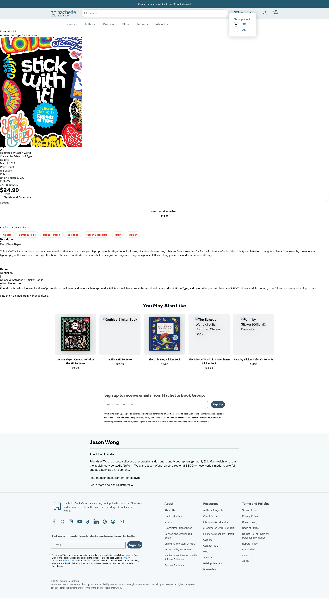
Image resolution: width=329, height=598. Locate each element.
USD (243, 24)
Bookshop (73, 234)
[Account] (265, 13)
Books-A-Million (51, 234)
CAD (243, 30)
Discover (108, 24)
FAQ (205, 551)
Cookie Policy (250, 522)
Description (7, 239)
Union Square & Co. (12, 178)
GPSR (245, 561)
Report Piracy (250, 543)
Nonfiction (6, 273)
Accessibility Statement (178, 549)
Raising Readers (212, 563)
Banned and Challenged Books (178, 535)
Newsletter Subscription (178, 527)
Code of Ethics (250, 527)
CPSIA (245, 555)
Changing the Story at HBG (179, 543)
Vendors (207, 557)
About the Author (11, 283)
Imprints (142, 24)
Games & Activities (11, 280)
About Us (162, 24)
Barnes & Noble (27, 234)
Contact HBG (210, 545)
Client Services (211, 516)
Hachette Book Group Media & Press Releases (180, 557)
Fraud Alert (248, 549)
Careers (207, 539)
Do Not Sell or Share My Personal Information (255, 535)
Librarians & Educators (216, 522)
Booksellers (209, 569)
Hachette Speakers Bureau (218, 533)
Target (118, 234)
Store (125, 24)
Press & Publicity (174, 565)
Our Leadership (173, 516)
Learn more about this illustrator (110, 485)
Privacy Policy (250, 516)
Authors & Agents (213, 510)
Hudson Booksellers (96, 234)
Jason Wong (23, 153)
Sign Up (218, 404)
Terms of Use (249, 510)
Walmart (133, 234)
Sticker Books (35, 280)
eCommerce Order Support (218, 527)
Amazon (7, 234)
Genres (72, 24)
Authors (90, 24)
